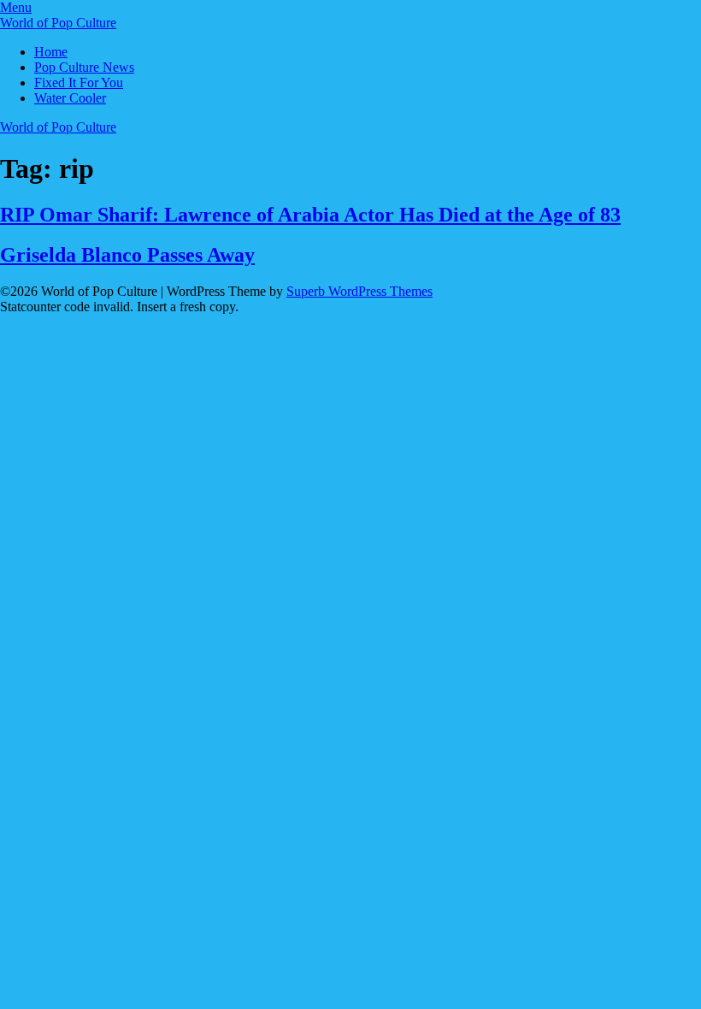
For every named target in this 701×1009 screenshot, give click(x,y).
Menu (16, 7)
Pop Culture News (84, 67)
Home (51, 51)
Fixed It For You (78, 82)
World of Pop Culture (58, 22)
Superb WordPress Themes (359, 291)
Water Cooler (70, 98)
